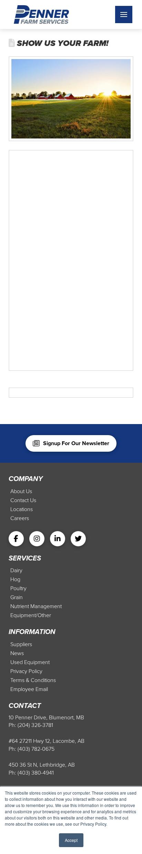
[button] (123, 14)
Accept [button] (71, 840)
